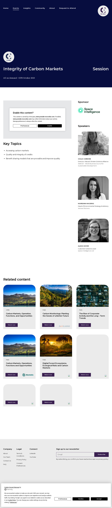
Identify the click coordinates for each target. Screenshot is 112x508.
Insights (27, 8)
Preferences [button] (13, 502)
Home (5, 8)
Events (16, 8)
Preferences (62, 499)
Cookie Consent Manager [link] (11, 487)
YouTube (33, 457)
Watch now (11, 325)
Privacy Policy (21, 459)
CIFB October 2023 (26, 78)
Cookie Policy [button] (12, 500)
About (52, 8)
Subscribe (101, 454)
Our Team (6, 457)
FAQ (4, 464)
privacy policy (103, 459)
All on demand (10, 78)
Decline (80, 499)
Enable (49, 126)
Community (40, 8)
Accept (99, 499)
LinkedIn (33, 453)
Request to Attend (67, 8)
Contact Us (7, 461)
